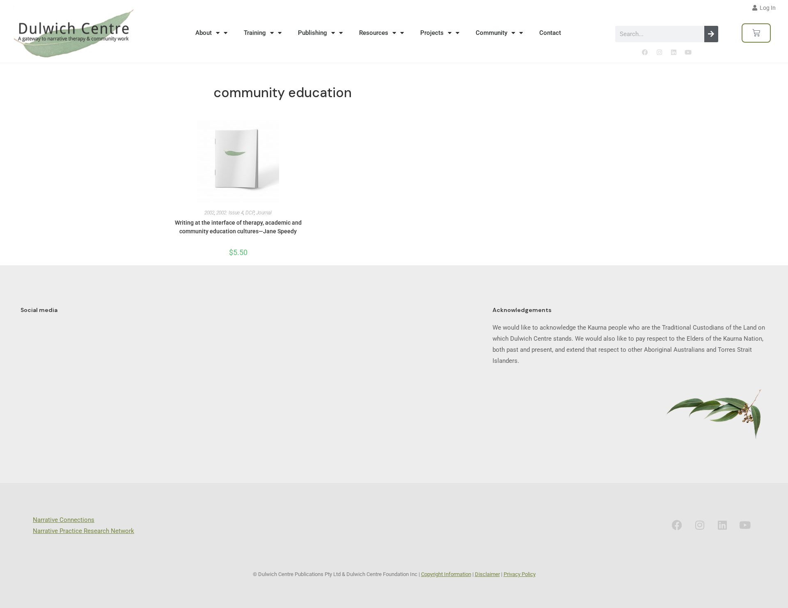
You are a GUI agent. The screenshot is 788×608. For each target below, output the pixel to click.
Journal (264, 213)
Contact (550, 32)
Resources (373, 32)
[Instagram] (659, 52)
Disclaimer (487, 574)
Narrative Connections (63, 520)
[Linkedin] (674, 52)
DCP (249, 213)
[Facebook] (645, 52)
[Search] (711, 34)
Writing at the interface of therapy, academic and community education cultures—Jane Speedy (238, 227)
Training (255, 32)
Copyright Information (446, 574)
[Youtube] (688, 52)
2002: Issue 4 (229, 213)
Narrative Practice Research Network (83, 531)
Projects (432, 32)
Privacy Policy (520, 574)
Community (491, 32)
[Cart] (756, 33)
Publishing (312, 32)
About (203, 32)
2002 (209, 213)
